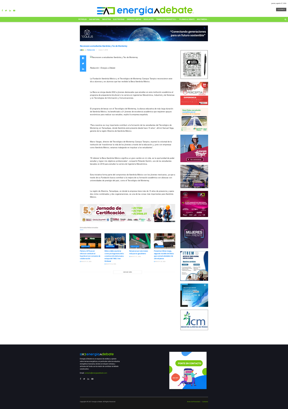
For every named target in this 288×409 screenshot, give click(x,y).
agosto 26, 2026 (111, 264)
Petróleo (82, 19)
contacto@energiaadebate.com (95, 373)
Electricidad (118, 19)
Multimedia (202, 19)
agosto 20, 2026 (160, 261)
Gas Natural (94, 19)
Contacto (205, 401)
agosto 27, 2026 (86, 261)
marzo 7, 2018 (103, 50)
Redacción (91, 50)
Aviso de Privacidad (193, 401)
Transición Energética (166, 19)
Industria (106, 19)
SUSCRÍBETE (281, 9)
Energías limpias (134, 19)
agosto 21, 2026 (135, 256)
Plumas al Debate (187, 19)
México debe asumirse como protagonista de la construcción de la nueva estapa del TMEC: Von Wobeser (114, 256)
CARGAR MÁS (127, 272)
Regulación (149, 19)
